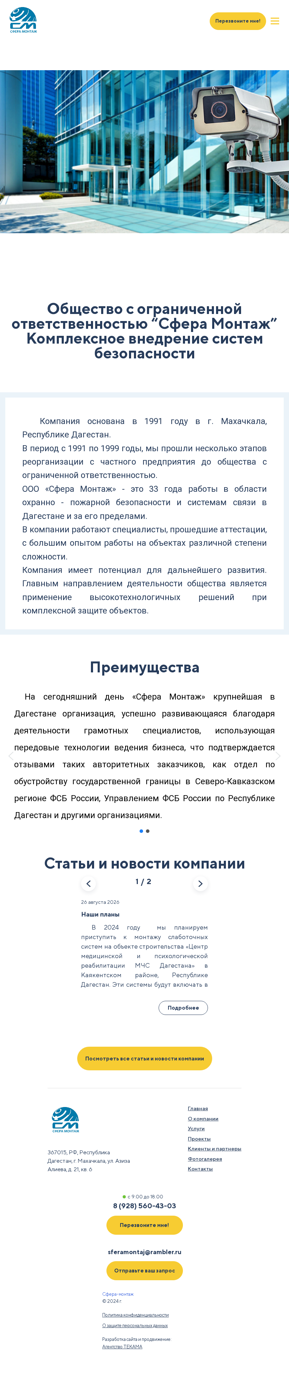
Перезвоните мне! (237, 21)
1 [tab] (23, 270)
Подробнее (183, 1008)
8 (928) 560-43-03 (144, 1206)
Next (200, 883)
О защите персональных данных (135, 1325)
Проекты (199, 1139)
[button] (11, 756)
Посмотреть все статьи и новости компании (144, 1059)
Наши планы (100, 914)
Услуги (196, 1128)
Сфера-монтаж (118, 1294)
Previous (88, 883)
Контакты (200, 1169)
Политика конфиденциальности (135, 1315)
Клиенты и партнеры (214, 1148)
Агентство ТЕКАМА (122, 1346)
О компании (203, 1118)
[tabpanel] (144, 152)
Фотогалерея (205, 1159)
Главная (198, 1108)
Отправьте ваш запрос (144, 1271)
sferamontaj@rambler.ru (145, 1252)
